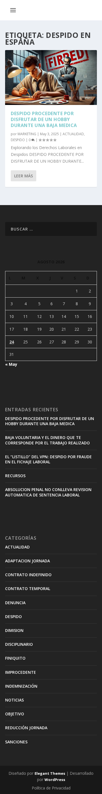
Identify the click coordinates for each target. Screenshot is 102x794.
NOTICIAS (14, 700)
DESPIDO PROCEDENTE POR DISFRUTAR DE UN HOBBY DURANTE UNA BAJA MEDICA (44, 119)
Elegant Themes (50, 773)
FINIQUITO (15, 658)
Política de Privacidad (51, 788)
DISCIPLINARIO (19, 644)
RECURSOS (15, 475)
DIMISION (14, 630)
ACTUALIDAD (73, 134)
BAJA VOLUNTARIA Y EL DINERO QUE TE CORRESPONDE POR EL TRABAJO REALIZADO (47, 440)
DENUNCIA (15, 602)
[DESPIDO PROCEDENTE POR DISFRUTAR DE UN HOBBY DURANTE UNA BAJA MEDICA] (51, 77)
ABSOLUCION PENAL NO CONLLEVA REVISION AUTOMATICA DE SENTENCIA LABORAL (48, 492)
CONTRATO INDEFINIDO (28, 574)
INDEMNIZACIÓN (21, 686)
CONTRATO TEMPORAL (27, 588)
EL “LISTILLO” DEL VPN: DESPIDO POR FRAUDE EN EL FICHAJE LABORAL (48, 459)
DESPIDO (18, 139)
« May (11, 364)
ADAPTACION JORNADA (27, 560)
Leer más (23, 175)
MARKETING (27, 134)
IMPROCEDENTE (20, 672)
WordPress (54, 779)
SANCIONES (16, 741)
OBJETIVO (14, 713)
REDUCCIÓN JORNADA (26, 727)
